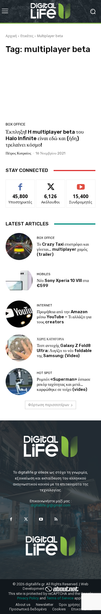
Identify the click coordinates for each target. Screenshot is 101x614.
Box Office (16, 124)
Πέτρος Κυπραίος (18, 153)
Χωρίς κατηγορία (50, 339)
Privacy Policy (28, 598)
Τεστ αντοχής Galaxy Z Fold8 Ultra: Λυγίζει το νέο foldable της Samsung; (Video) (64, 350)
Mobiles (43, 274)
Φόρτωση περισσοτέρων (48, 404)
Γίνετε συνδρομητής (81, 186)
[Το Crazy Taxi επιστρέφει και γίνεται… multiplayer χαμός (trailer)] (19, 246)
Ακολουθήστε (50, 184)
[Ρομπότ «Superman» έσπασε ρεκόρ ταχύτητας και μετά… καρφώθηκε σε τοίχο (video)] (19, 381)
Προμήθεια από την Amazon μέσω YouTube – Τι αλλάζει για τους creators (64, 316)
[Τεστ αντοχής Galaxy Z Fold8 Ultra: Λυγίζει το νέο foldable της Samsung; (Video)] (19, 347)
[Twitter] (25, 519)
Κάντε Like (20, 184)
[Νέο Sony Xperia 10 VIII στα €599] (19, 280)
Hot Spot (44, 373)
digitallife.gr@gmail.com (50, 505)
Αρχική (11, 35)
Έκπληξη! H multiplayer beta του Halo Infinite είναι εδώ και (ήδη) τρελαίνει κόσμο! (45, 138)
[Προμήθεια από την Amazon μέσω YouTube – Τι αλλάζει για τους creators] (19, 314)
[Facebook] (11, 519)
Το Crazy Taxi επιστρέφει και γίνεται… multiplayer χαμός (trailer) (63, 249)
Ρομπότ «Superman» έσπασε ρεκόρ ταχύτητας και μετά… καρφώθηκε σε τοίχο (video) (63, 384)
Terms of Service (60, 598)
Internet (44, 305)
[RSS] (55, 519)
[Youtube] (40, 519)
